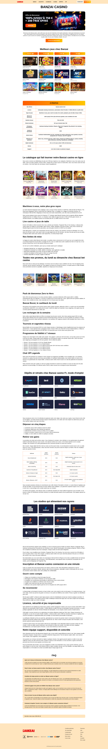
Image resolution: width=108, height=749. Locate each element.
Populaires (29, 53)
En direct (45, 53)
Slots (77, 53)
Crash (61, 53)
